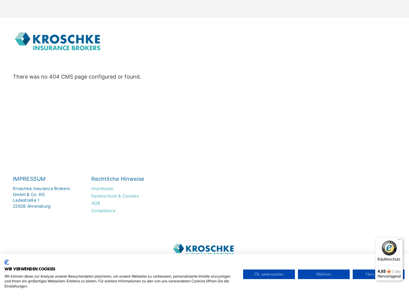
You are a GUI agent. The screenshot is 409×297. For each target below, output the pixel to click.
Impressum (102, 188)
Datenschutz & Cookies (115, 195)
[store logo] (59, 38)
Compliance (103, 210)
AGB (95, 203)
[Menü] (399, 240)
